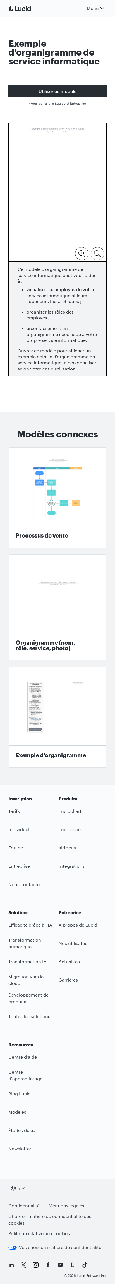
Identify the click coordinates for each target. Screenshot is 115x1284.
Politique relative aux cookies (39, 1233)
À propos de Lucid (78, 924)
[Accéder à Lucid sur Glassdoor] (72, 1265)
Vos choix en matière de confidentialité (60, 1247)
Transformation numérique (24, 943)
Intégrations (72, 866)
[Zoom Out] (97, 253)
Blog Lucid (19, 1093)
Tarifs (14, 811)
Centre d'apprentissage (25, 1075)
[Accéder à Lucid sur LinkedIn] (11, 1265)
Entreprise (19, 866)
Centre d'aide (22, 1057)
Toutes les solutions (29, 1016)
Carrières (68, 979)
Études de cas (23, 1130)
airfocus (67, 847)
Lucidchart (70, 811)
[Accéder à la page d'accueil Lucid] (26, 8)
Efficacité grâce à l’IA (30, 924)
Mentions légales (66, 1205)
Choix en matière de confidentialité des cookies (49, 1219)
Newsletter (19, 1148)
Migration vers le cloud (26, 980)
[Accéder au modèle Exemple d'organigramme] (57, 717)
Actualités (69, 961)
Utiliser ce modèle (57, 91)
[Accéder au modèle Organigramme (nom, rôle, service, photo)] (57, 607)
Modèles (17, 1111)
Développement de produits (28, 998)
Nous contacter (24, 884)
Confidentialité (24, 1205)
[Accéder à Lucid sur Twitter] (23, 1265)
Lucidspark (70, 829)
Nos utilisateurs (75, 943)
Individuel (18, 829)
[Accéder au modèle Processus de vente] (57, 498)
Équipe (15, 847)
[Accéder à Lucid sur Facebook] (48, 1265)
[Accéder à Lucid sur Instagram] (36, 1265)
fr (19, 1188)
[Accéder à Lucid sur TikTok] (85, 1265)
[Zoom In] (81, 253)
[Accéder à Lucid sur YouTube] (60, 1265)
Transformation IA (27, 961)
